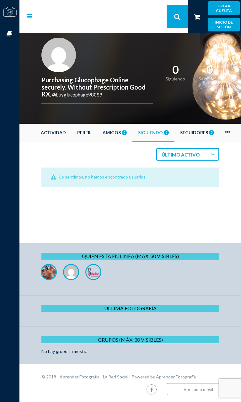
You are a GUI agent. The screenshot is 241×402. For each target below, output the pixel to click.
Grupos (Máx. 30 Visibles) (130, 340)
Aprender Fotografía (176, 376)
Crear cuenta (224, 8)
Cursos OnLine (9, 34)
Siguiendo (152, 132)
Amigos (114, 132)
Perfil (84, 132)
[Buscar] (177, 16)
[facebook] (152, 389)
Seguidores (196, 132)
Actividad (53, 132)
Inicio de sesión (224, 24)
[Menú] (29, 16)
